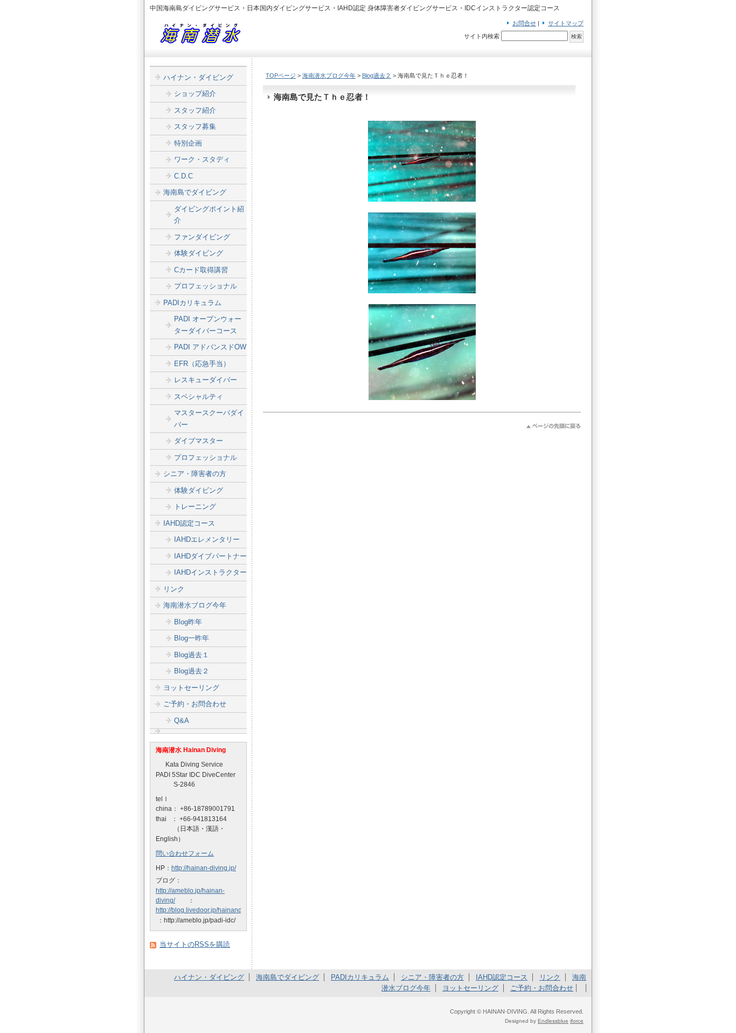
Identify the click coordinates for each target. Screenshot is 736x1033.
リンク (173, 589)
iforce (577, 1021)
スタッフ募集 (195, 126)
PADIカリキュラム (192, 303)
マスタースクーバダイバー (209, 419)
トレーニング (195, 506)
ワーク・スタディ (202, 159)
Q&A (181, 721)
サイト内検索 (481, 36)
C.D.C (183, 176)
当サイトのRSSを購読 (194, 944)
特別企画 (188, 143)
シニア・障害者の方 (194, 474)
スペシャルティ (198, 396)
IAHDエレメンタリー (207, 539)
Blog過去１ (191, 655)
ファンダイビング (202, 237)
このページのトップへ (553, 426)
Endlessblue (553, 1021)
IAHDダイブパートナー (210, 556)
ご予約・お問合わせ (194, 704)
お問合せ (524, 23)
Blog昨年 (188, 622)
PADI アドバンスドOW (210, 347)
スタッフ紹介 (195, 110)
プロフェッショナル (205, 286)
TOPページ (281, 75)
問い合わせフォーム (185, 853)
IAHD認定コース (189, 523)
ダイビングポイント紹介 (209, 215)
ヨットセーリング (191, 688)
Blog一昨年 (191, 638)
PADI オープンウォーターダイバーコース (207, 325)
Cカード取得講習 (201, 270)
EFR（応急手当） (202, 364)
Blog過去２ (376, 75)
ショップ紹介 (195, 93)
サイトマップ (566, 23)
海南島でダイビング (194, 192)
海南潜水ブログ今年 (329, 75)
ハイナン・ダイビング (198, 77)
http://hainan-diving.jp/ (203, 868)
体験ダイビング (198, 253)
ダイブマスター (198, 441)
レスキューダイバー (205, 380)
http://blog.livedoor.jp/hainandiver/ (205, 910)
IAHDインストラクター (210, 572)
